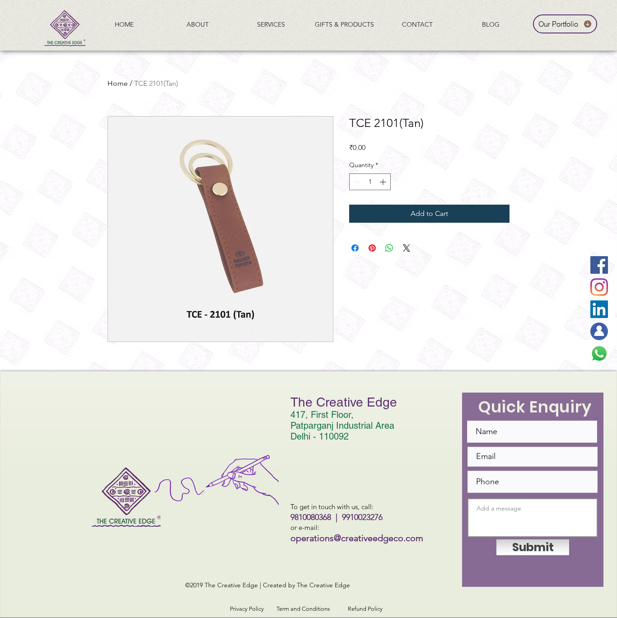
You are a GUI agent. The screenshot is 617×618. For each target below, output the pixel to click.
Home (118, 83)
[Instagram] (599, 287)
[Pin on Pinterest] (372, 248)
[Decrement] (356, 182)
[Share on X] (406, 248)
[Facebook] (599, 265)
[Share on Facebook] (355, 248)
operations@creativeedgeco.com (356, 538)
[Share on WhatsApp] (389, 248)
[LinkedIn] (599, 309)
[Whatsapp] (599, 353)
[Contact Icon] (599, 331)
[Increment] (383, 182)
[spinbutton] (370, 182)
